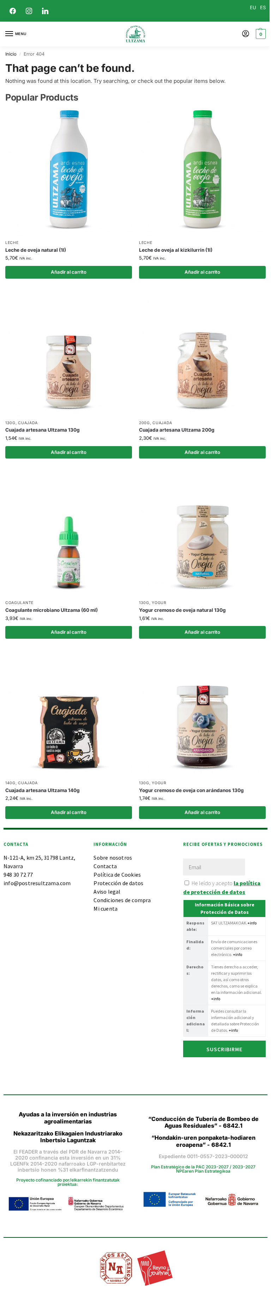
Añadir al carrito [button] (68, 272)
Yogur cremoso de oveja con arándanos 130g (191, 790)
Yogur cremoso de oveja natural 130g (182, 610)
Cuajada (28, 423)
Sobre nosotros (113, 857)
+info (252, 923)
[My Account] (245, 34)
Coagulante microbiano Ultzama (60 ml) (51, 610)
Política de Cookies (117, 874)
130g (10, 423)
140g (10, 783)
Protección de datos (118, 883)
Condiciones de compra (122, 900)
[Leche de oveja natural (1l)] (68, 172)
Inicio (11, 54)
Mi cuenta (106, 908)
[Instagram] (29, 10)
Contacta (105, 866)
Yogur (159, 602)
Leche (12, 242)
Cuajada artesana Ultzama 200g (177, 430)
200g (144, 423)
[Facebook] (13, 10)
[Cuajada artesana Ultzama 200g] (202, 352)
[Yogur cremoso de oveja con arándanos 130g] (202, 712)
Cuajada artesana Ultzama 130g (42, 430)
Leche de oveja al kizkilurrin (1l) (175, 250)
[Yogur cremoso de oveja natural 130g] (202, 532)
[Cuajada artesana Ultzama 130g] (68, 352)
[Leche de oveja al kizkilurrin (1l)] (202, 172)
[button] (260, 34)
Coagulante (19, 602)
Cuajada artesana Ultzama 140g (42, 790)
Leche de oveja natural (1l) (35, 250)
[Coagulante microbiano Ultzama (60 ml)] (68, 532)
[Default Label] (45, 10)
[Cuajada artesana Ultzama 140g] (68, 712)
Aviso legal (107, 891)
